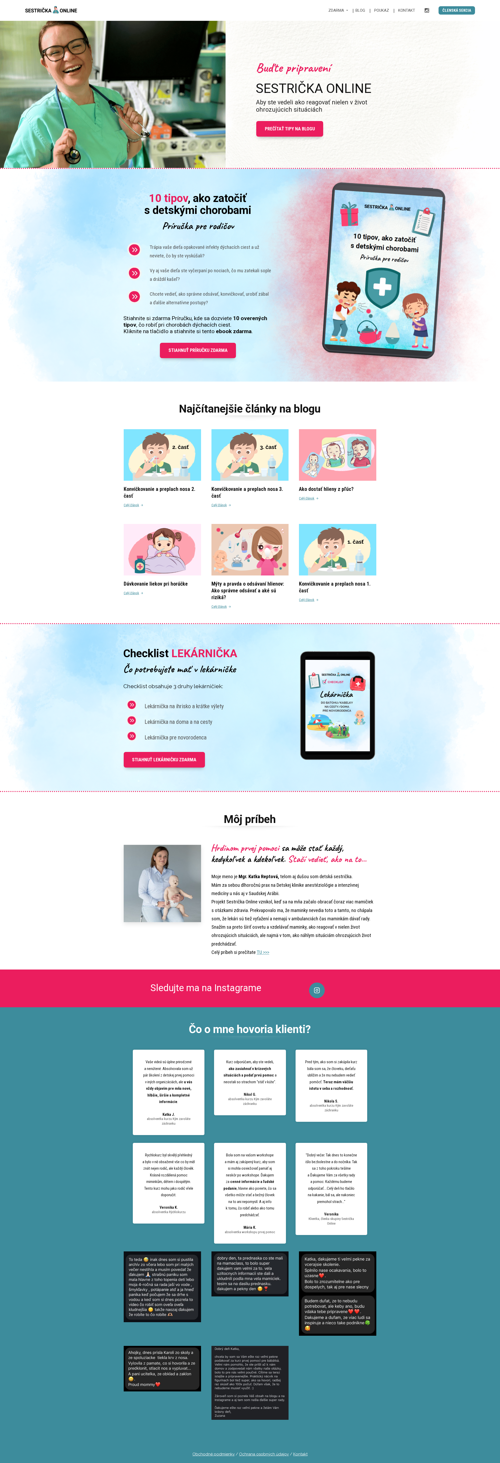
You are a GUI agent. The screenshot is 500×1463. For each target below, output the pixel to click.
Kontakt (406, 10)
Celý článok (131, 505)
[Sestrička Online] (51, 10)
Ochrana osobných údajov (264, 1454)
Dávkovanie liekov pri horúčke (156, 584)
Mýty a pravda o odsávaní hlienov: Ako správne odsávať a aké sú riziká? (247, 590)
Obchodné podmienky (213, 1454)
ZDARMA (336, 10)
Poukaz (381, 10)
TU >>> (263, 952)
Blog (360, 10)
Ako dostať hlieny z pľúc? (326, 489)
